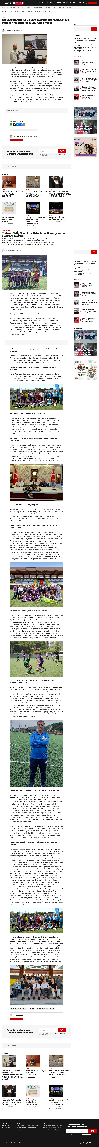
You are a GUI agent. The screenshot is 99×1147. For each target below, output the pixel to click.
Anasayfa (4, 11)
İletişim (3, 1129)
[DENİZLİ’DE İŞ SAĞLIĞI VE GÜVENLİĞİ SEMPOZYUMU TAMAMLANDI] (36, 208)
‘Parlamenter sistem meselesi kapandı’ (52, 1130)
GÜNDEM (8, 230)
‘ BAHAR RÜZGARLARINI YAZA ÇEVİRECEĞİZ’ (27, 1129)
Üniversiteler (47, 7)
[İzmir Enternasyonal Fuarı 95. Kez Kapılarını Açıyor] (76, 97)
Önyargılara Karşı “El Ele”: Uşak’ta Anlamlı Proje (85, 41)
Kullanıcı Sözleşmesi (59, 154)
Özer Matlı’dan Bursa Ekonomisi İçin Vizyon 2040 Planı (83, 44)
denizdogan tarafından (80, 118)
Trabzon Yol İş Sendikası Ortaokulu (46, 1008)
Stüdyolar (69, 7)
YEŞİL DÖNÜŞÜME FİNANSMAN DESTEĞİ (52, 1125)
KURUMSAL (4, 1123)
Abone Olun (62, 151)
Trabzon (32, 1008)
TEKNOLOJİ (19, 1123)
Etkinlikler (61, 7)
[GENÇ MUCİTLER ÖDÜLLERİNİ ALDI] (60, 208)
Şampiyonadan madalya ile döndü (19, 1008)
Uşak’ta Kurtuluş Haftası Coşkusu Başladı (85, 38)
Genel (3, 17)
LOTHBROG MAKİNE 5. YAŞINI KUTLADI (26, 1127)
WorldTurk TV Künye (7, 1125)
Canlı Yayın (13, 7)
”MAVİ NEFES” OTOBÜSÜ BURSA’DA (25, 1130)
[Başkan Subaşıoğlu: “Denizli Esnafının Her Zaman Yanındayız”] (76, 88)
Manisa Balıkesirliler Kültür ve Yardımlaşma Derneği (24, 129)
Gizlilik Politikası (6, 1127)
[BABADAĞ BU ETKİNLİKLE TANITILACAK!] (13, 208)
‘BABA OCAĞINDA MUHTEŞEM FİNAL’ (52, 1129)
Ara (75, 24)
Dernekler (29, 7)
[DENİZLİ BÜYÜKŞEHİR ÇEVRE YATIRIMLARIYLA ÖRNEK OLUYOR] (60, 182)
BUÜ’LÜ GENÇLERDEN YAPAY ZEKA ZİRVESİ (27, 1125)
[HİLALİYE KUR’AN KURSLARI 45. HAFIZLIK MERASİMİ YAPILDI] (36, 182)
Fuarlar (55, 7)
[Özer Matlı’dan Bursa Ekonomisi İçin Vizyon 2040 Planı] (76, 80)
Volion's (36, 1142)
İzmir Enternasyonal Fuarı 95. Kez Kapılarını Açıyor (82, 51)
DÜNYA (44, 1123)
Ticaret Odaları (38, 7)
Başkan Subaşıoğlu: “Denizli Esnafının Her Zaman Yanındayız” (85, 48)
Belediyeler (21, 7)
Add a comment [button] (17, 140)
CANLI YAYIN (93, 3)
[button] (3, 3)
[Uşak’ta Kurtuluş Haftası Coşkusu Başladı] (76, 62)
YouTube (5, 7)
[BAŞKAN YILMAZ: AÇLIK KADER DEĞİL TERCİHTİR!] (13, 182)
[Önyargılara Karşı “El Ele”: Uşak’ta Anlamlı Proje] (76, 71)
